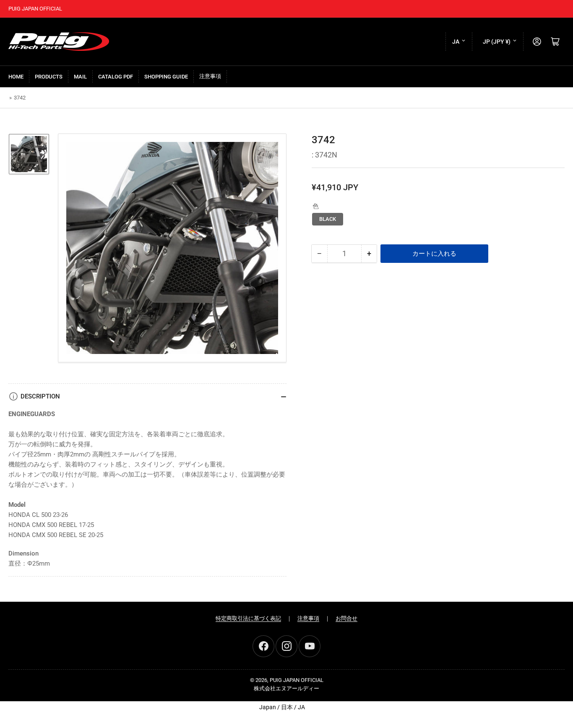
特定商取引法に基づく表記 (248, 618)
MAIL (80, 76)
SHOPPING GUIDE (166, 76)
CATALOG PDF (115, 76)
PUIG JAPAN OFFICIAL (296, 680)
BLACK (327, 219)
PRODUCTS (49, 76)
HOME (15, 76)
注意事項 (210, 76)
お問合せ (346, 618)
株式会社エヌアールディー (286, 688)
